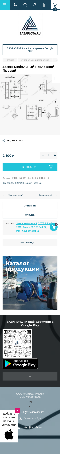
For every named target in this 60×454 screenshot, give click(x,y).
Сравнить (56, 78)
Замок (26, 227)
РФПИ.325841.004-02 (27, 231)
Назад (30, 242)
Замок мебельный (26, 223)
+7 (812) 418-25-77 (32, 412)
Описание (30, 205)
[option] (30, 104)
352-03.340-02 (38, 227)
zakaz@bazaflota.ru (33, 427)
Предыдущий (15, 195)
